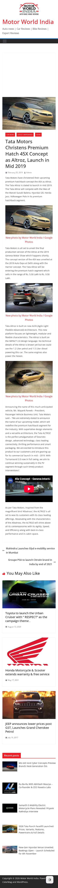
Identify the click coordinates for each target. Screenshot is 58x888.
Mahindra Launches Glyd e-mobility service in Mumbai (30, 550)
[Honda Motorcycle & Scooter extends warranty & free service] (29, 639)
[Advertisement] (29, 75)
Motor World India (28, 22)
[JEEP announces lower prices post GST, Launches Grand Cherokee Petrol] (29, 693)
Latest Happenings (25, 135)
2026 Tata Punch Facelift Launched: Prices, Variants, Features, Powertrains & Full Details (36, 829)
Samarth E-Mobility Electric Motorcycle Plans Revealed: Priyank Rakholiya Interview (36, 808)
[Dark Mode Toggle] (50, 880)
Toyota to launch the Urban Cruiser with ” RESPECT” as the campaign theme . (26, 617)
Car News (10, 135)
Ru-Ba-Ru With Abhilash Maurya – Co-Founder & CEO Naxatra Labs (35, 786)
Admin (29, 172)
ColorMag (7, 882)
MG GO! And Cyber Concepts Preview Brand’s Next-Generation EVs (37, 765)
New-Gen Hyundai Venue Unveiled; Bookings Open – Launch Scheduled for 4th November (36, 850)
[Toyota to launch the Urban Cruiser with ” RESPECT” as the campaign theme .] (29, 582)
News (38, 135)
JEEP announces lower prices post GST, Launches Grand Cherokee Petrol (28, 728)
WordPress (22, 882)
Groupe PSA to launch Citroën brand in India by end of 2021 (30, 562)
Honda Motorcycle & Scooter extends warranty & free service (27, 672)
